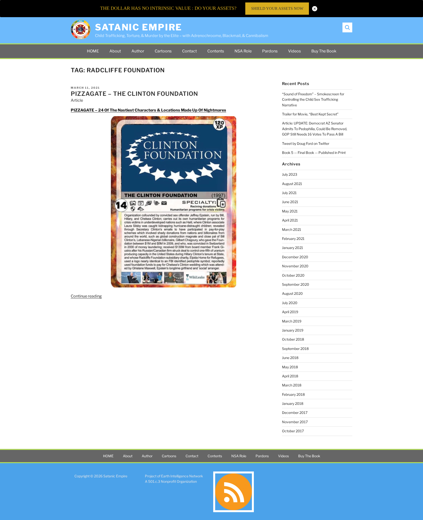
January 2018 (292, 403)
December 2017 (294, 412)
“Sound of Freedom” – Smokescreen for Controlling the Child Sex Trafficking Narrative (313, 99)
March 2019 (291, 321)
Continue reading (86, 296)
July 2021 (289, 193)
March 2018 (291, 385)
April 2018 (290, 376)
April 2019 (290, 312)
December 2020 (295, 257)
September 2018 (295, 349)
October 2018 (293, 339)
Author (137, 51)
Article (77, 100)
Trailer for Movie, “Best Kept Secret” (310, 114)
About (115, 51)
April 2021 (290, 220)
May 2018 (290, 367)
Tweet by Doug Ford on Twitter (305, 143)
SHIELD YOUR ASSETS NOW (277, 8)
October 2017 (293, 431)
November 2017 (295, 422)
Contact (189, 51)
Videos (294, 51)
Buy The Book (323, 51)
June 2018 (290, 358)
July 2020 (289, 303)
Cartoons (163, 51)
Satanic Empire (138, 27)
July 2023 (289, 174)
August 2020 (292, 293)
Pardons (270, 51)
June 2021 (290, 202)
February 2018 (293, 394)
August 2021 (292, 184)
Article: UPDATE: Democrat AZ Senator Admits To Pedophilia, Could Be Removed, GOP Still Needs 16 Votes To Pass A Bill (314, 128)
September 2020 (295, 284)
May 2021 (290, 211)
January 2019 (292, 330)
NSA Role (243, 51)
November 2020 (295, 266)
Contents (215, 51)
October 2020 (293, 275)
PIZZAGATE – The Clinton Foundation (134, 93)
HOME (93, 51)
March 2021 (291, 229)
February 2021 (293, 238)
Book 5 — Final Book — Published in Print (314, 152)
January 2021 (292, 248)
